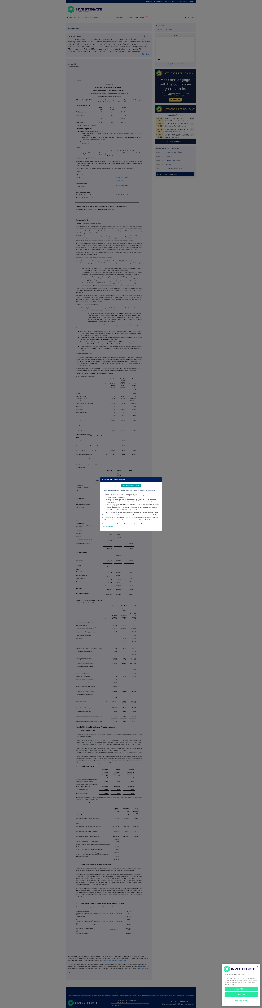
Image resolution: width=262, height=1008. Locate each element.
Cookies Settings (241, 1000)
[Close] (258, 967)
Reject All (241, 994)
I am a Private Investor (131, 485)
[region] (241, 985)
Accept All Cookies (241, 989)
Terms (111, 526)
